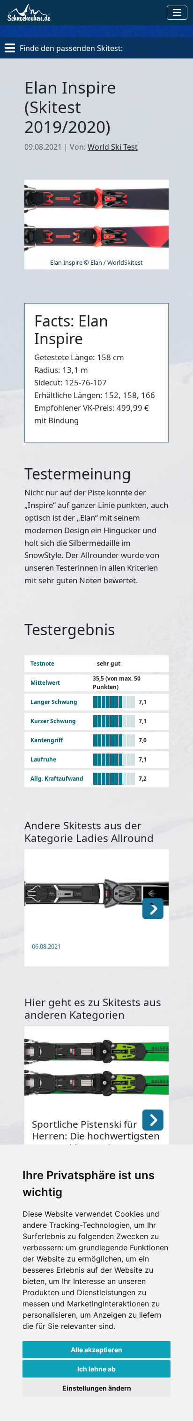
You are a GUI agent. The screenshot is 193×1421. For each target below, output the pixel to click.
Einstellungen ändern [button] (96, 1388)
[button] (153, 908)
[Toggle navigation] (177, 13)
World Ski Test (113, 147)
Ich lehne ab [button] (96, 1369)
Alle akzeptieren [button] (96, 1350)
